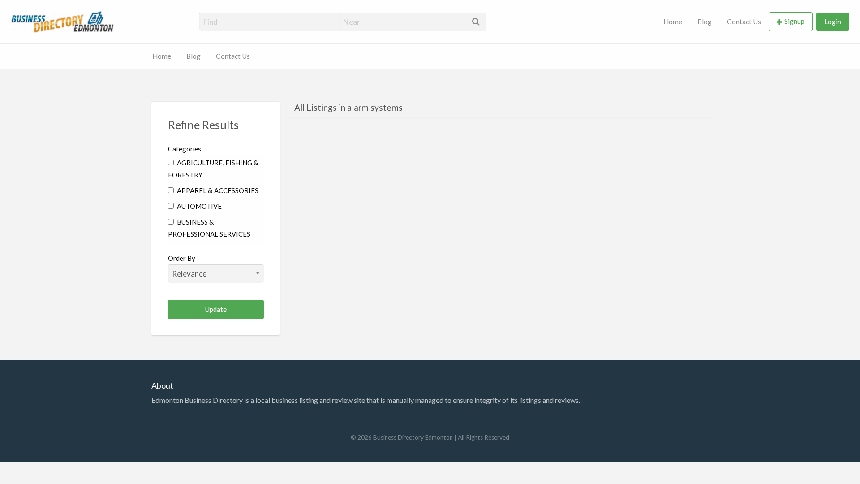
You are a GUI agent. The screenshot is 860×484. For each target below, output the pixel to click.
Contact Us (744, 21)
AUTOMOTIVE (199, 206)
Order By (181, 258)
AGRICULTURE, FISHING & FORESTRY (213, 169)
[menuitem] (673, 21)
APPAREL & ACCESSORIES (217, 190)
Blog (704, 21)
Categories (184, 149)
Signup (794, 21)
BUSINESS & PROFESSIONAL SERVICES (209, 228)
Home (672, 21)
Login (832, 21)
